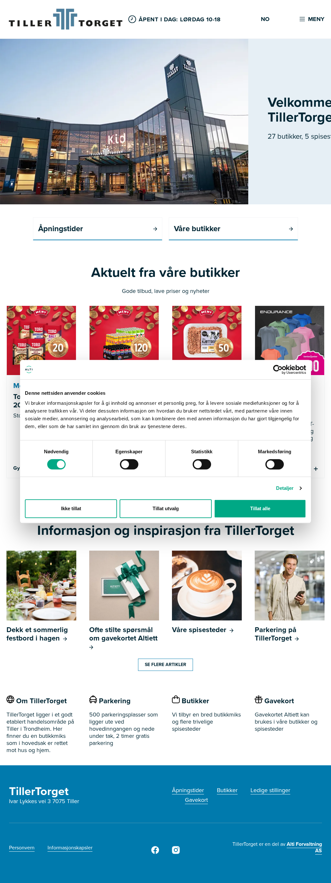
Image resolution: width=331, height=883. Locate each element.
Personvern (22, 847)
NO (265, 19)
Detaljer (285, 488)
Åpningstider (188, 790)
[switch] (129, 464)
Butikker (227, 790)
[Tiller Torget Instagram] (176, 852)
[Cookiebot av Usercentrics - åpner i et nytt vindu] (278, 369)
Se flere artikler (165, 664)
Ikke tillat (71, 508)
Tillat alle (260, 508)
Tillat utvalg (166, 508)
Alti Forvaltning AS (304, 847)
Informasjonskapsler (70, 847)
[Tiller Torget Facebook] (155, 852)
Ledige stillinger (270, 790)
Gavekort (196, 800)
